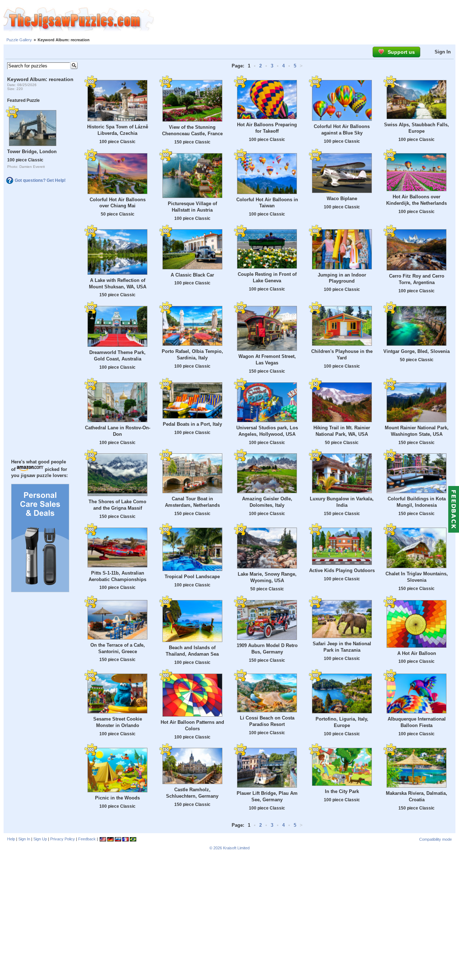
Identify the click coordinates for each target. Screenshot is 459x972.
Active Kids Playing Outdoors (342, 570)
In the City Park (342, 791)
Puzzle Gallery (19, 40)
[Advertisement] (306, 20)
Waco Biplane (342, 198)
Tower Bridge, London (32, 151)
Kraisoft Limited (236, 848)
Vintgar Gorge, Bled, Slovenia (416, 351)
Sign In (443, 52)
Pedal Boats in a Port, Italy (192, 424)
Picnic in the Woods (117, 798)
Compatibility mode (435, 839)
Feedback (87, 839)
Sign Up (40, 839)
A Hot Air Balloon (416, 653)
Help (11, 839)
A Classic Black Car (192, 275)
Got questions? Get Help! (40, 180)
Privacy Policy (62, 839)
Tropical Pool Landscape (192, 576)
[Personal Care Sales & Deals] (40, 590)
